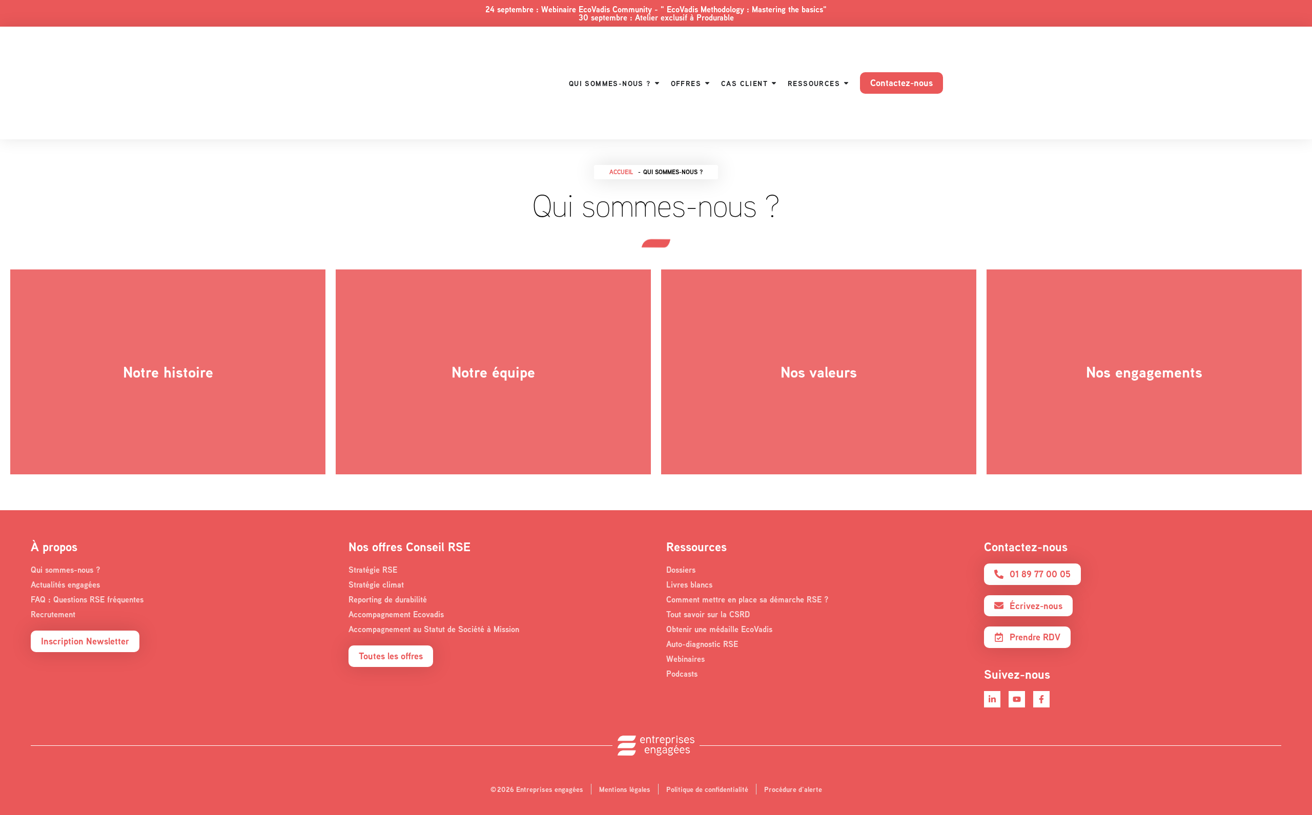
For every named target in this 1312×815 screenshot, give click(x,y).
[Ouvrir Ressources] (846, 83)
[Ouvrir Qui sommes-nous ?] (657, 83)
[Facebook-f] (1041, 699)
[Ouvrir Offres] (707, 83)
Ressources (696, 546)
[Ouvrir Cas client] (773, 83)
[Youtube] (1017, 699)
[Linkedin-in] (992, 699)
